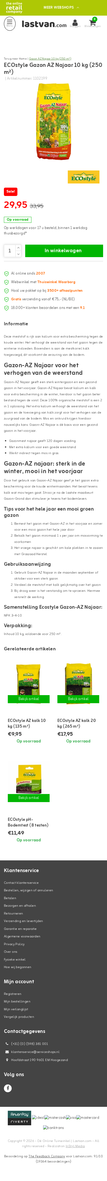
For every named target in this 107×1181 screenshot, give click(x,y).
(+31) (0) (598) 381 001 (29, 1044)
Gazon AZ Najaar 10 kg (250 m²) (50, 58)
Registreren (13, 994)
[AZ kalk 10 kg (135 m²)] (29, 683)
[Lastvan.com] (14, 7)
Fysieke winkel (15, 959)
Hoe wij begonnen (17, 967)
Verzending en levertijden (23, 921)
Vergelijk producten (19, 1017)
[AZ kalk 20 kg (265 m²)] (78, 683)
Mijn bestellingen (17, 1001)
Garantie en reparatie (20, 929)
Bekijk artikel (28, 699)
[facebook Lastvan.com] (8, 1088)
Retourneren (13, 913)
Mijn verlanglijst (16, 1009)
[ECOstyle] (83, 176)
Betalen (10, 898)
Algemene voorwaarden (22, 936)
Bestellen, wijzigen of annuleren (28, 890)
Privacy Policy (14, 944)
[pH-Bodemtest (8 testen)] (29, 782)
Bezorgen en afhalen (20, 906)
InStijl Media (75, 1146)
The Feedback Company (47, 1156)
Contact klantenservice (21, 883)
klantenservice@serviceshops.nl (35, 1052)
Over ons (10, 952)
